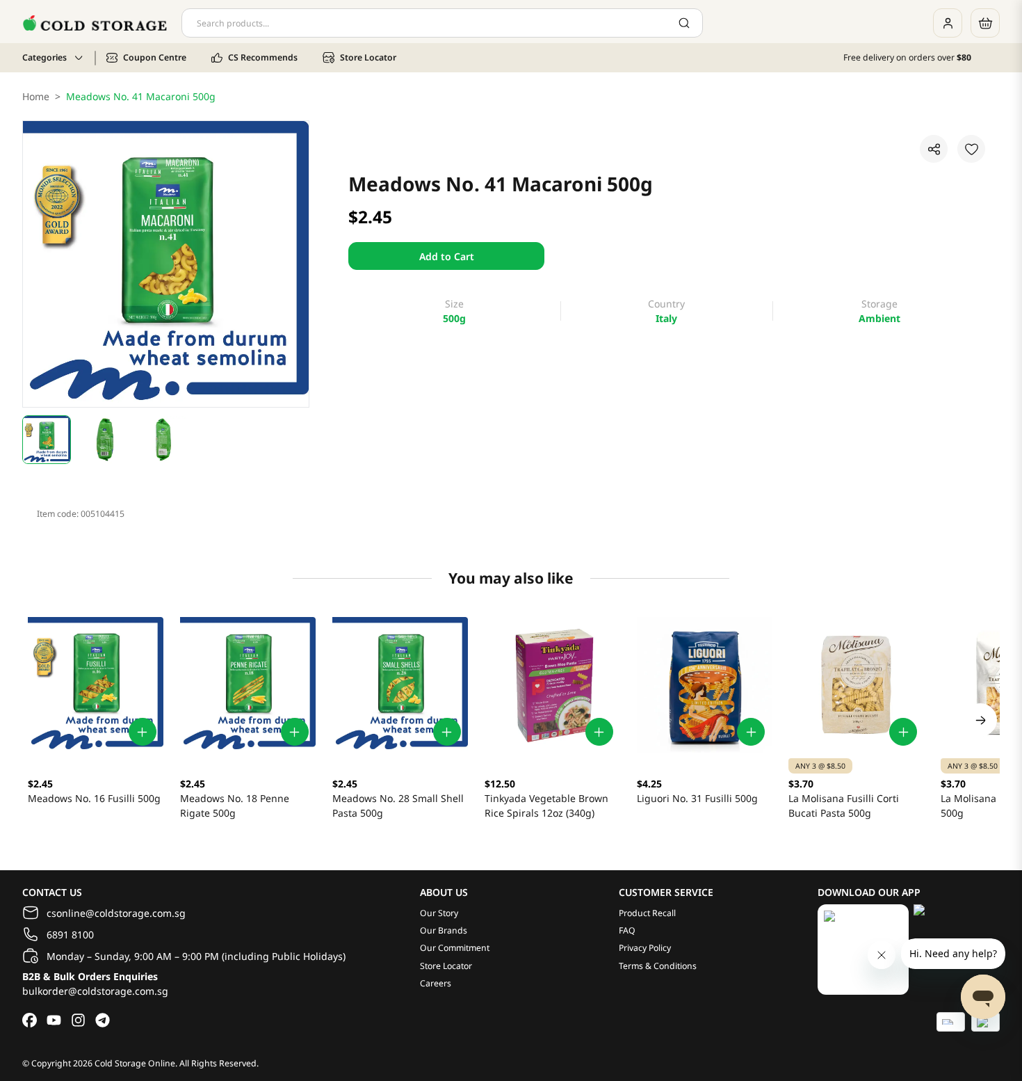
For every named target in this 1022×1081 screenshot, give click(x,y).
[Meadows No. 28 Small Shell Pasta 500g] (400, 685)
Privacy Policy (645, 948)
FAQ (627, 930)
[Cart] (985, 23)
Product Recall (647, 913)
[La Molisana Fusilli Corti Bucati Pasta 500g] (856, 685)
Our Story (439, 913)
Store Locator (446, 966)
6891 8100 (70, 934)
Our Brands (443, 930)
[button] (46, 439)
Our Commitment (454, 948)
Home (35, 96)
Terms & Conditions (658, 966)
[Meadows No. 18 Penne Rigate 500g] (248, 685)
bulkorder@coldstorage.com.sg (95, 991)
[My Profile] (947, 23)
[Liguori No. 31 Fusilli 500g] (704, 685)
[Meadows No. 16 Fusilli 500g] (95, 685)
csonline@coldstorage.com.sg (116, 913)
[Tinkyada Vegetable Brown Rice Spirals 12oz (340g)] (552, 685)
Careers (435, 983)
